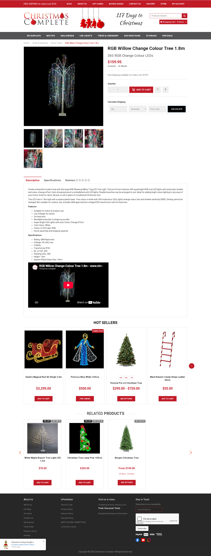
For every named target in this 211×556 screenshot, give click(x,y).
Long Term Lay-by (68, 527)
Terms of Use (66, 505)
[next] (191, 366)
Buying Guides (116, 4)
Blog (69, 4)
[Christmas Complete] (46, 18)
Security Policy (67, 518)
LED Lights (86, 35)
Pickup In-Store (30, 531)
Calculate (176, 109)
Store (163, 4)
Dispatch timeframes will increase (112, 513)
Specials (167, 35)
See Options (127, 482)
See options (126, 399)
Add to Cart (143, 89)
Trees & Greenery (108, 35)
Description (32, 180)
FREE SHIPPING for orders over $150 (40, 4)
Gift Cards (97, 4)
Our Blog (27, 509)
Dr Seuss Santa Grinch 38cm (22, 545)
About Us (82, 4)
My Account (29, 522)
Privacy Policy (66, 509)
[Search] (184, 15)
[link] (137, 540)
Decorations (132, 35)
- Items (173, 22)
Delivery (150, 4)
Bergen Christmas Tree (127, 458)
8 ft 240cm (130, 474)
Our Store (28, 513)
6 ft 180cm (122, 474)
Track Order (29, 527)
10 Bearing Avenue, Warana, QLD (112, 505)
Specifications (52, 180)
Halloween (67, 35)
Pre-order (85, 399)
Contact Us (135, 4)
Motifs (51, 35)
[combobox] (166, 15)
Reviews (70, 180)
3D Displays (34, 35)
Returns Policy (67, 513)
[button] (158, 90)
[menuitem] (165, 90)
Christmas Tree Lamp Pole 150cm (84, 458)
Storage (151, 35)
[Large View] (33, 138)
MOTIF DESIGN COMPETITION (73, 522)
